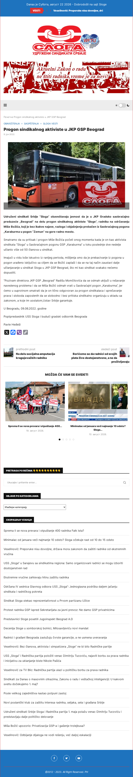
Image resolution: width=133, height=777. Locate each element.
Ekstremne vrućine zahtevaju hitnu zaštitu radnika (36, 577)
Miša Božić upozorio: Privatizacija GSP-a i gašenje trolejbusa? (44, 725)
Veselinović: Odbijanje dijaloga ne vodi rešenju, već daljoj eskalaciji (47, 735)
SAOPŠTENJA (31, 123)
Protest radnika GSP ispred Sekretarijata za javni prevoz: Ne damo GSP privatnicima (59, 610)
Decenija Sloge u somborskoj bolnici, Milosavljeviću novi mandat (46, 628)
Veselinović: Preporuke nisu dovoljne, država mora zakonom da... (92, 10)
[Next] (50, 10)
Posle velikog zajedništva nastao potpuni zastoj (35, 693)
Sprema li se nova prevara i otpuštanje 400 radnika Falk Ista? (44, 530)
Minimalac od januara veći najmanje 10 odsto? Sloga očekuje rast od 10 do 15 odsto (59, 540)
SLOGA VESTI (50, 123)
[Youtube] (79, 758)
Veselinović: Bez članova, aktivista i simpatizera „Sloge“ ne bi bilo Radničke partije (58, 646)
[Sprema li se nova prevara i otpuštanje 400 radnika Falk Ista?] (35, 401)
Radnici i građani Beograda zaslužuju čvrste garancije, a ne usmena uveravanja (55, 637)
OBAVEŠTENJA (12, 123)
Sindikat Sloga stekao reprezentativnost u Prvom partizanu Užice (47, 600)
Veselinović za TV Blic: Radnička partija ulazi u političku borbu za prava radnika (56, 670)
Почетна (8, 117)
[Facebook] (54, 758)
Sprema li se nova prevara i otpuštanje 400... (35, 426)
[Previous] (47, 10)
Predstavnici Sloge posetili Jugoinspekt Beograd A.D (38, 619)
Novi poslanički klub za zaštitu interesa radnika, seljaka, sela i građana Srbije (54, 702)
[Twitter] (66, 758)
